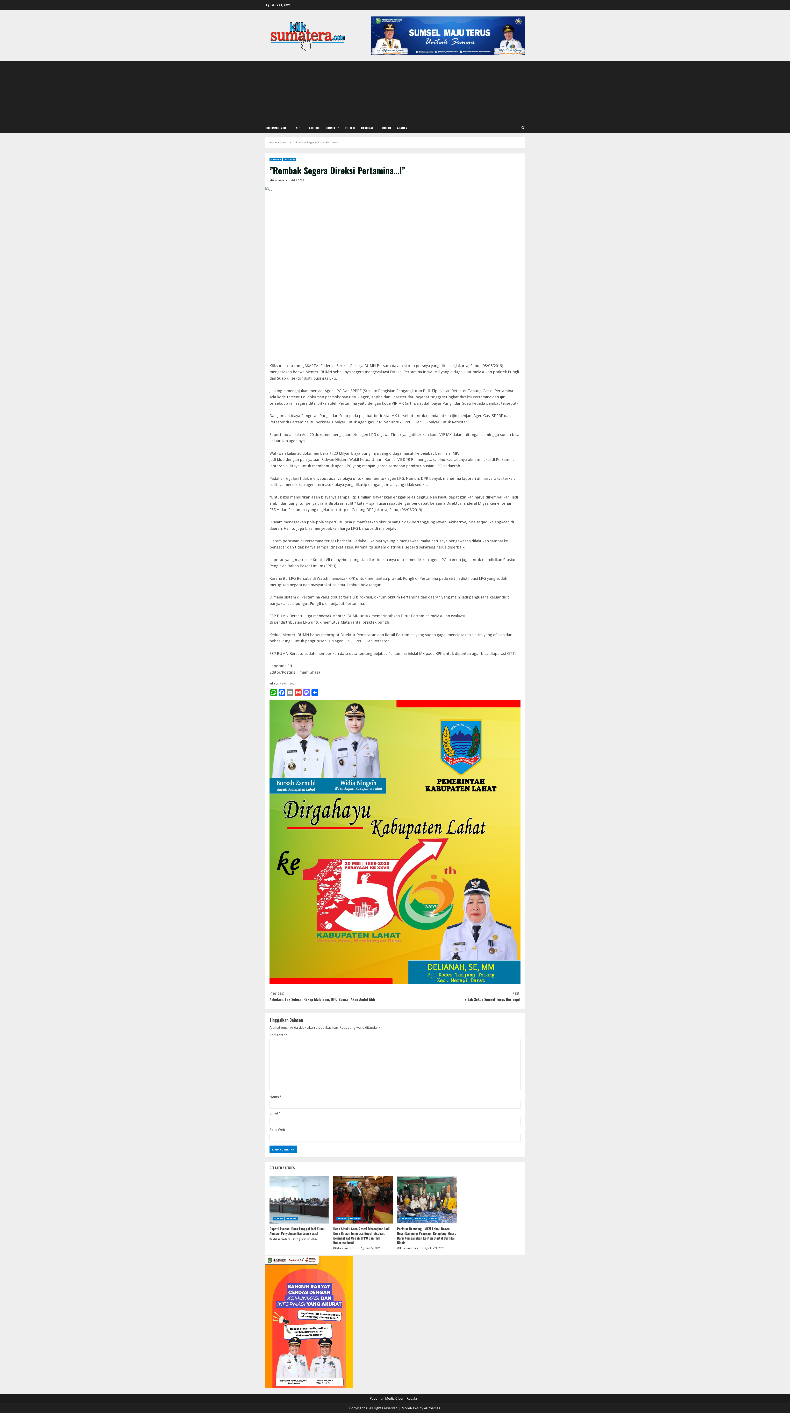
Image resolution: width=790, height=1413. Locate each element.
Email (275, 1113)
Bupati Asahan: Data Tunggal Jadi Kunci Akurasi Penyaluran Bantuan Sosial (297, 1231)
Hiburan (385, 128)
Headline (276, 159)
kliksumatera (278, 180)
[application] (309, 1322)
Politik (350, 128)
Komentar (279, 1035)
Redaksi (412, 1398)
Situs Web (277, 1129)
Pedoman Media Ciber (387, 1398)
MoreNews (410, 1408)
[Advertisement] (395, 92)
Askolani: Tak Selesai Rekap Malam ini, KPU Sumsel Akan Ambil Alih (322, 996)
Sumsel (331, 128)
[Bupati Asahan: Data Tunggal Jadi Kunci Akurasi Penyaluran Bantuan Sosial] (299, 1200)
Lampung (313, 128)
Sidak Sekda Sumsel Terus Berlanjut (492, 996)
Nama (275, 1097)
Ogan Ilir (420, 1218)
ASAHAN (402, 128)
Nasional (367, 128)
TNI (296, 128)
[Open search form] (523, 128)
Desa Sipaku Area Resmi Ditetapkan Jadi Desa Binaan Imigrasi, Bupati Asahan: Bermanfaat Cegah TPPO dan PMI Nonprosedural (361, 1235)
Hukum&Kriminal (276, 128)
